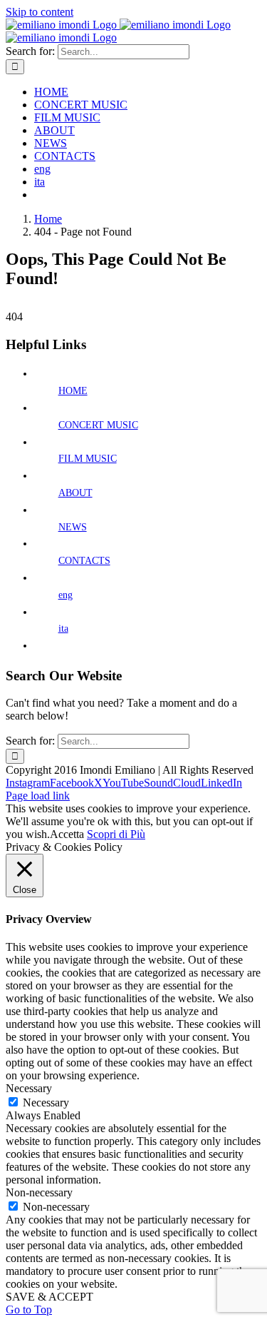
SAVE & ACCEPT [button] (49, 1297)
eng (65, 595)
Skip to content (39, 12)
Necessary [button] (29, 1088)
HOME (73, 390)
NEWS (72, 527)
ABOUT (75, 493)
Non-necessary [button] (39, 1192)
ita (63, 628)
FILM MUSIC (87, 458)
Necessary (46, 1102)
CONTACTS (84, 560)
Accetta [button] (67, 834)
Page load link (38, 795)
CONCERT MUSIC (98, 425)
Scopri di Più (116, 834)
